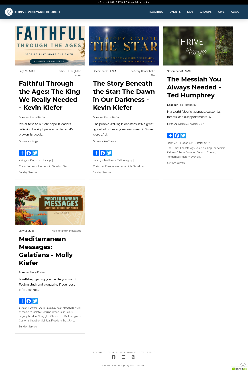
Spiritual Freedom (51, 320)
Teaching (99, 352)
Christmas (99, 166)
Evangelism (112, 166)
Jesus (34, 166)
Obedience (56, 316)
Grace (55, 312)
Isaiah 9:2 (98, 160)
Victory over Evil (191, 156)
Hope (122, 166)
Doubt (42, 307)
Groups (132, 352)
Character (24, 166)
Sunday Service (28, 172)
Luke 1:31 (45, 160)
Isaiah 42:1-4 (174, 143)
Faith (59, 307)
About (151, 352)
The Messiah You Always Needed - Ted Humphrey (194, 87)
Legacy (23, 316)
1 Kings (23, 160)
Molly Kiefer (37, 272)
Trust (65, 320)
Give (142, 352)
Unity (72, 320)
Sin (65, 166)
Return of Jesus (176, 152)
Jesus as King (204, 148)
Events (112, 352)
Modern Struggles (39, 316)
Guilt (62, 312)
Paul (66, 316)
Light (130, 166)
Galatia (37, 312)
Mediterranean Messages (66, 230)
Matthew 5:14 (124, 160)
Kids (122, 352)
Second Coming (206, 152)
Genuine (46, 312)
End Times (173, 148)
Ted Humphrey (187, 104)
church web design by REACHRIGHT (124, 366)
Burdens (24, 307)
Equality (51, 307)
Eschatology (187, 148)
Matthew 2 (110, 160)
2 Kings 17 (34, 160)
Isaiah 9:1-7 (184, 123)
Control (33, 307)
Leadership (44, 166)
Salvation (57, 166)
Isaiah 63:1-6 (189, 143)
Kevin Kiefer (37, 117)
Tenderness (174, 156)
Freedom (68, 307)
